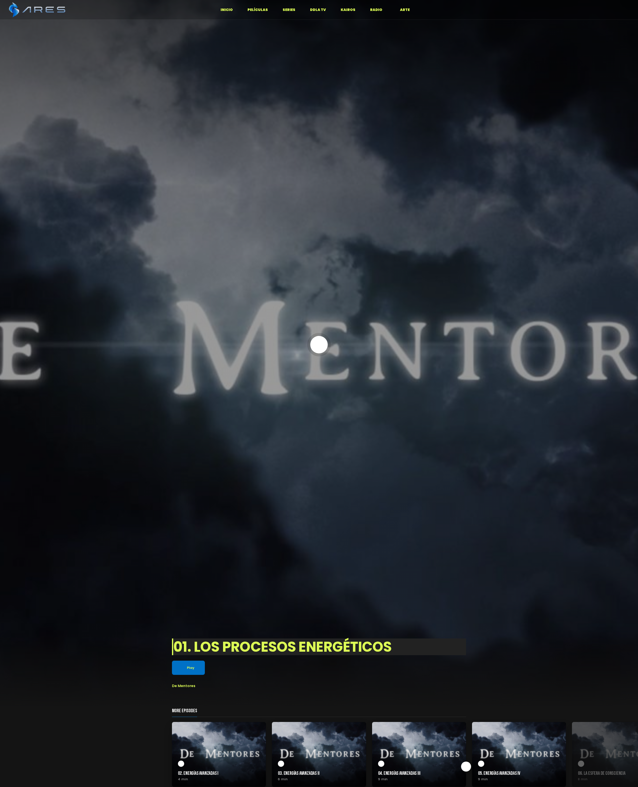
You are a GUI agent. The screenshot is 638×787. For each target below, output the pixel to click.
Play (190, 667)
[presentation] (466, 767)
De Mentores (183, 685)
